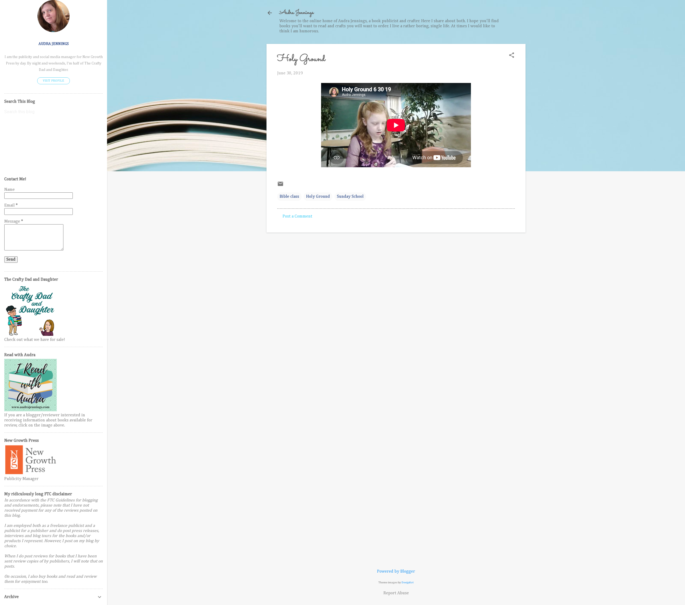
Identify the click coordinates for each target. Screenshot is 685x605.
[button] (511, 56)
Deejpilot (408, 582)
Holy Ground (318, 197)
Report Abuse (396, 593)
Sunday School (350, 197)
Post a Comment (297, 216)
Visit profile (53, 80)
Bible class (289, 197)
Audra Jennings (296, 12)
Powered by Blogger (396, 571)
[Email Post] (280, 186)
